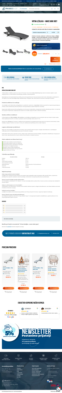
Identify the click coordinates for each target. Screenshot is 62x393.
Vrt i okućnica (13, 11)
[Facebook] (52, 4)
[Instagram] (54, 4)
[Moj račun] (51, 8)
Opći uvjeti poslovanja (36, 368)
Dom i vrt (8, 11)
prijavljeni (9, 226)
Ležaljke (18, 11)
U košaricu (55, 59)
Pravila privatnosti (36, 375)
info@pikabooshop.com (43, 233)
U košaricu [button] (9, 288)
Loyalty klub (5, 5)
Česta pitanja (9, 3)
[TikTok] (56, 4)
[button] (59, 314)
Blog (26, 3)
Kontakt (11, 5)
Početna (3, 11)
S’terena (22, 3)
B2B (14, 5)
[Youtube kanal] (59, 4)
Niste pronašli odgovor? (20, 234)
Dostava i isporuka (36, 372)
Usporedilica (16, 3)
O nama (4, 3)
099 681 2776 (56, 233)
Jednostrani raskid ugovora (38, 374)
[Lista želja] (55, 8)
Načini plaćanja (35, 369)
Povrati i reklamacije (36, 371)
